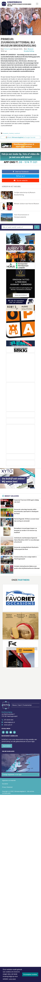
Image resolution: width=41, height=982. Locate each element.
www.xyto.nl (8, 725)
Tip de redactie (21, 180)
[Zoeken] (36, 227)
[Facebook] (3, 732)
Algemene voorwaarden (9, 780)
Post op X (21, 176)
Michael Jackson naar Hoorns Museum (26, 203)
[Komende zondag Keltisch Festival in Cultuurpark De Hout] (7, 550)
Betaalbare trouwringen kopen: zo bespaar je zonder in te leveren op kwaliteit (25, 530)
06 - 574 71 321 (28, 162)
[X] (7, 732)
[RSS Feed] (14, 732)
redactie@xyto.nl (9, 722)
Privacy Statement (7, 787)
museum (5, 133)
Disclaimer (5, 784)
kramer (11, 133)
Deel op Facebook (22, 172)
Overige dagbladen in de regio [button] (12, 774)
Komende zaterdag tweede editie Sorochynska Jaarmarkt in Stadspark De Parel (26, 511)
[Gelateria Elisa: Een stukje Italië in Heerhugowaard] (7, 560)
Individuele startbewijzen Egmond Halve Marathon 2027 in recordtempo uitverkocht (26, 540)
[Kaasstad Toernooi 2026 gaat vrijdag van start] (7, 503)
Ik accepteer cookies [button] (30, 974)
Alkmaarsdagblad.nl (14, 2)
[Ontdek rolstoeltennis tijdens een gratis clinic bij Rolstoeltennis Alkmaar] (7, 569)
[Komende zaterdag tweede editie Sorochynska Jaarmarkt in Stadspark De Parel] (7, 512)
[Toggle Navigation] (37, 3)
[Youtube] (11, 732)
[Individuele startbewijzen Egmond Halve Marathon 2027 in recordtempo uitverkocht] (7, 541)
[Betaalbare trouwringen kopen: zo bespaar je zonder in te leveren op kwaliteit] (7, 531)
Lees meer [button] (12, 979)
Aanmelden (7, 746)
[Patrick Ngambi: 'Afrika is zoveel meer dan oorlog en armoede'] (7, 522)
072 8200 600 (8, 720)
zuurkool (17, 133)
